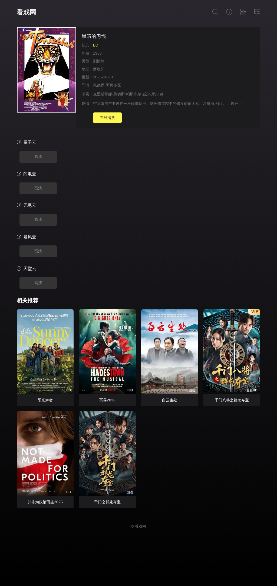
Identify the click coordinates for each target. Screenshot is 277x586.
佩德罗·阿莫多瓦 (107, 85)
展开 (235, 103)
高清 (38, 156)
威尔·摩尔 (150, 94)
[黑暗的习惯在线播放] (46, 70)
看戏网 (26, 12)
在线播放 (107, 117)
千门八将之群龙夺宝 (232, 400)
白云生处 (169, 400)
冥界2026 (107, 400)
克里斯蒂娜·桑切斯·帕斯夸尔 (117, 94)
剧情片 (98, 61)
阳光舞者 (45, 400)
